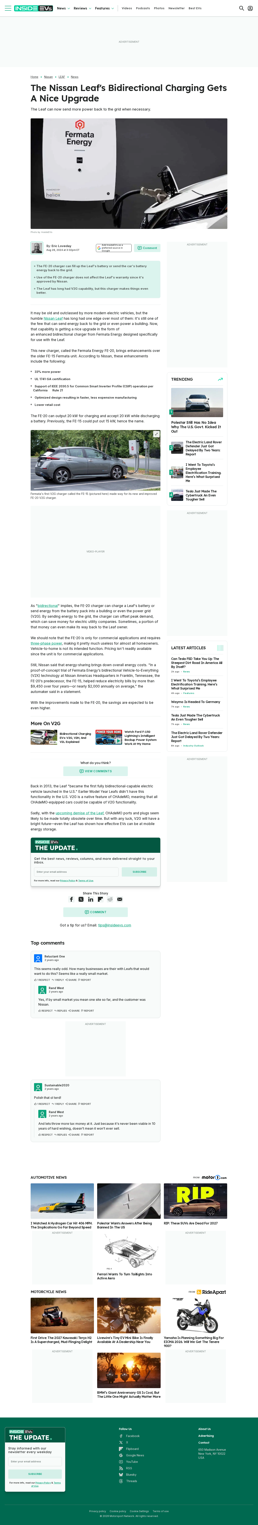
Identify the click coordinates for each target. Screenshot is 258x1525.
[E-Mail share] (119, 899)
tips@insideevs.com (114, 925)
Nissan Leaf (53, 318)
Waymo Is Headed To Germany (195, 702)
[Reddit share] (110, 899)
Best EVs (195, 8)
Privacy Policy (67, 880)
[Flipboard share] (100, 899)
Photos (159, 8)
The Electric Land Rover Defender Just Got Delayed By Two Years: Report (196, 737)
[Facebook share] (71, 899)
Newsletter (177, 8)
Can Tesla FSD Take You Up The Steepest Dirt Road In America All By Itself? (196, 663)
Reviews (80, 8)
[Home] (33, 8)
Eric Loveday (61, 246)
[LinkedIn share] (90, 899)
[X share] (81, 899)
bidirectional (48, 606)
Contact (203, 1442)
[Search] (241, 8)
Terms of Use (85, 880)
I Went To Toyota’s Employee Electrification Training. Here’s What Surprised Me (194, 684)
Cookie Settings (139, 1511)
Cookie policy (118, 1511)
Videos (127, 8)
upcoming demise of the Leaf (79, 813)
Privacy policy (97, 1511)
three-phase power (46, 643)
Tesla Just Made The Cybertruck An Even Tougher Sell (195, 717)
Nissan (48, 77)
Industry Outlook (193, 745)
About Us (204, 1429)
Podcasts (143, 8)
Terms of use (161, 1511)
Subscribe (139, 871)
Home (34, 77)
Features (102, 8)
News (61, 8)
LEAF (62, 77)
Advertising (206, 1436)
